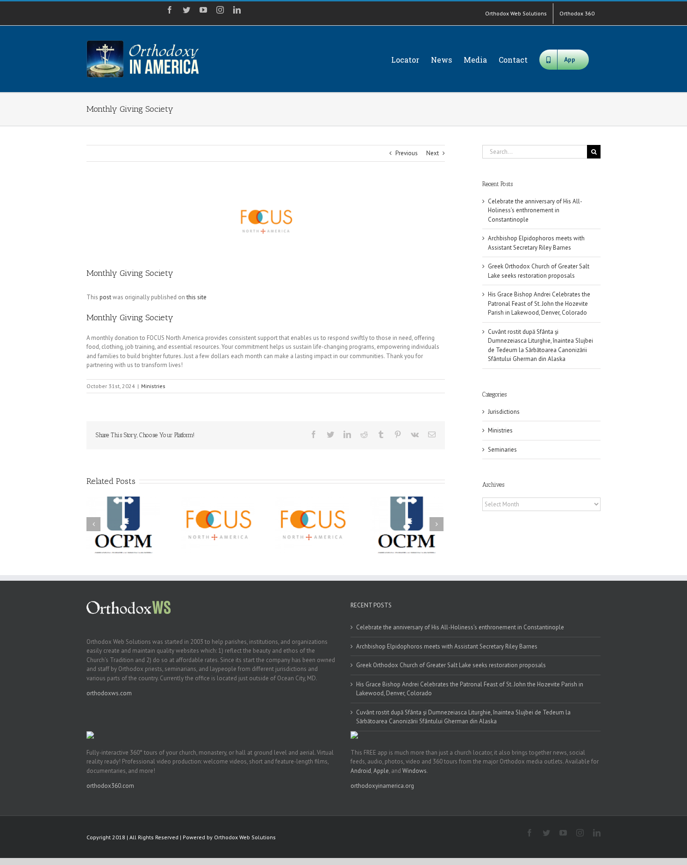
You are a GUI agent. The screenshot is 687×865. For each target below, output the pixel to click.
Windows (414, 771)
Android (361, 771)
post (105, 297)
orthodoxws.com (109, 693)
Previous (406, 153)
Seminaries (502, 450)
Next (432, 153)
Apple (381, 771)
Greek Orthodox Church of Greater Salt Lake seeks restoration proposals (451, 665)
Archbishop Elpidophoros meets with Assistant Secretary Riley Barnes (446, 646)
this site (196, 297)
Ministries (153, 385)
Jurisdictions (504, 412)
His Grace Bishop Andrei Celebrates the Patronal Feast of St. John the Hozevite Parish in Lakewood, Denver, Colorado (539, 303)
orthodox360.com (110, 786)
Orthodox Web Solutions (245, 837)
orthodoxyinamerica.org (382, 786)
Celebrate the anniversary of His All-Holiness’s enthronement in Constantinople (535, 210)
